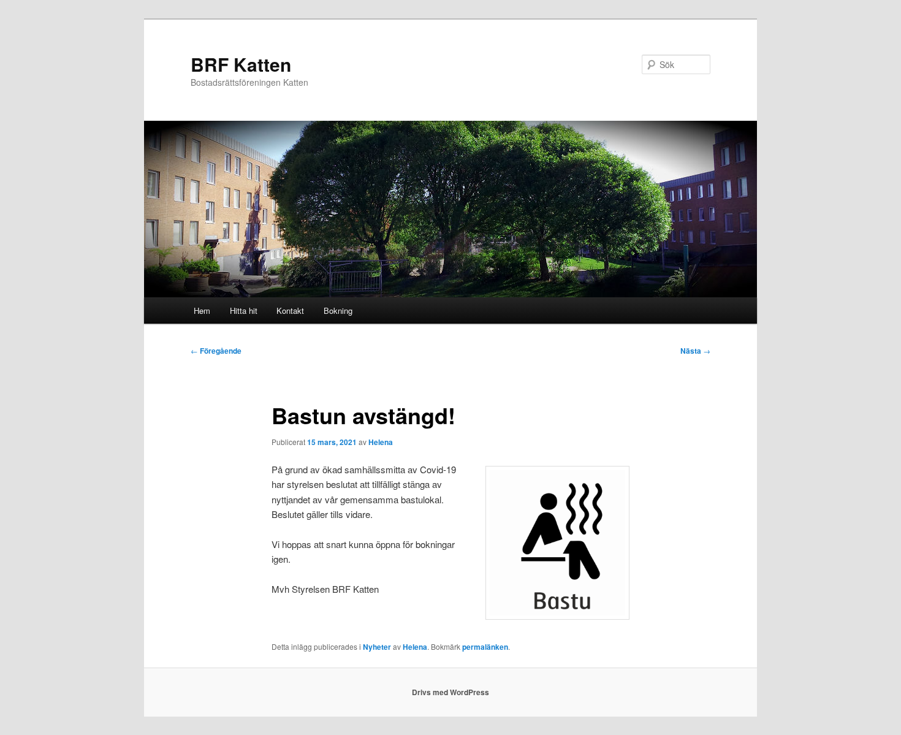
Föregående (216, 350)
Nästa (695, 350)
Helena (380, 441)
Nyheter (377, 646)
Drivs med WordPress (450, 692)
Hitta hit (243, 310)
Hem (202, 310)
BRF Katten (241, 64)
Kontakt (290, 310)
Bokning (338, 310)
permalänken (485, 646)
